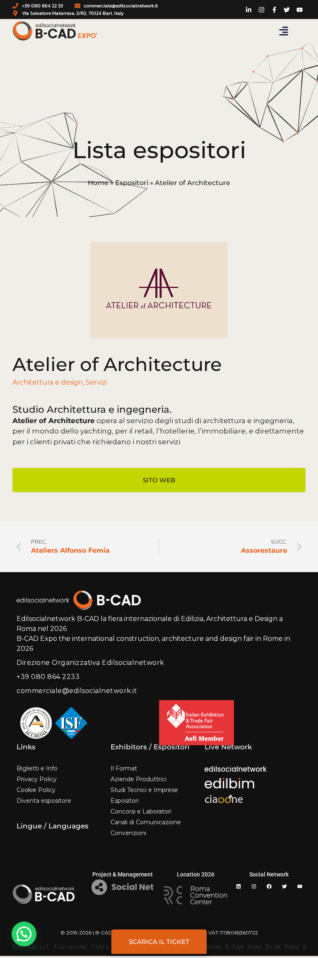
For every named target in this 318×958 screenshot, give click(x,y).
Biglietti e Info (37, 768)
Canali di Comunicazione (146, 822)
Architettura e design (47, 382)
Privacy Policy (37, 779)
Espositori (131, 183)
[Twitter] (284, 886)
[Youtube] (300, 886)
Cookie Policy (36, 790)
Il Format (124, 768)
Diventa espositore (44, 800)
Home (98, 183)
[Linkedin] (238, 886)
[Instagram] (254, 886)
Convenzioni (128, 833)
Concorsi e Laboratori (141, 811)
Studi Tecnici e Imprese (144, 790)
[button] (284, 31)
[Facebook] (269, 886)
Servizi (96, 382)
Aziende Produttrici (138, 779)
